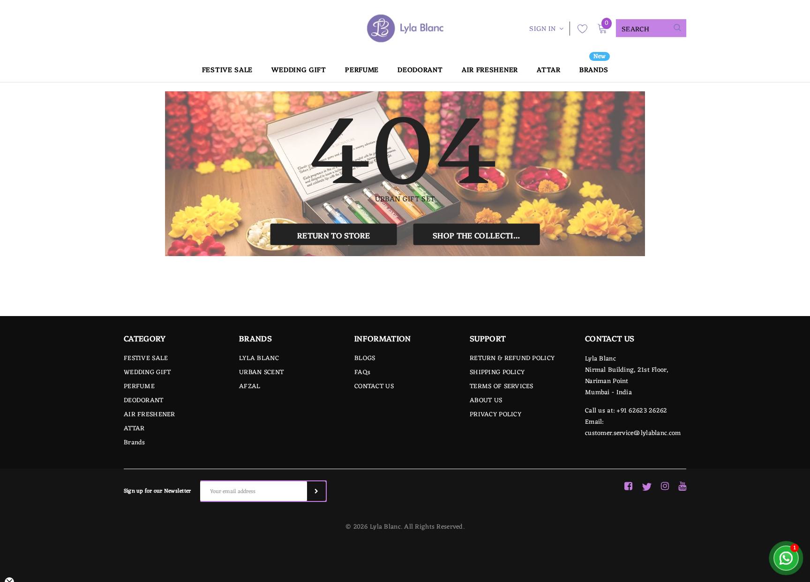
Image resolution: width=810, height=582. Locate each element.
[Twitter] (647, 487)
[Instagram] (665, 487)
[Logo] (404, 28)
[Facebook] (628, 487)
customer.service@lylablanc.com (633, 433)
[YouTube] (682, 487)
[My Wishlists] (579, 28)
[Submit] (316, 491)
